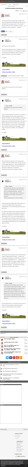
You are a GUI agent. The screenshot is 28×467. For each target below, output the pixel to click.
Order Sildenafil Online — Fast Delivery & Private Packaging (11, 333)
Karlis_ (6, 12)
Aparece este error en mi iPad (11, 297)
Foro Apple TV (18, 371)
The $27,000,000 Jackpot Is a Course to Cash (11, 320)
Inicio (6, 1)
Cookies (13, 400)
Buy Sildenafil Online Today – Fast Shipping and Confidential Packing (12, 330)
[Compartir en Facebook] (3, 26)
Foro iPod (18, 397)
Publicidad (21, 400)
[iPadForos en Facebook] (23, 312)
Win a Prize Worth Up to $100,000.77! (10, 323)
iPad (10, 4)
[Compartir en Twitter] (7, 26)
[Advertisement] (11, 349)
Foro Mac (17, 372)
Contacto (16, 400)
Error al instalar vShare (9, 293)
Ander (6, 34)
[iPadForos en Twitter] (20, 312)
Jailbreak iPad (16, 4)
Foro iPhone (17, 369)
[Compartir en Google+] (12, 26)
